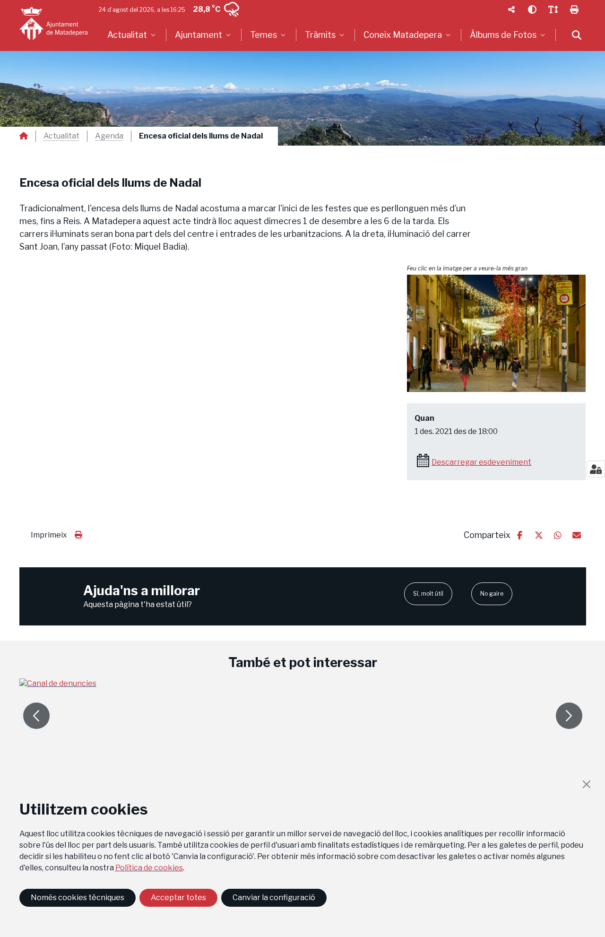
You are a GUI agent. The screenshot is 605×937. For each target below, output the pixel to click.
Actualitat (61, 136)
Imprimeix (49, 534)
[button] (496, 333)
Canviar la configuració (274, 897)
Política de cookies (149, 867)
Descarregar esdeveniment (481, 462)
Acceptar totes (178, 897)
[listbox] (132, 35)
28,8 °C (206, 9)
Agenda (109, 136)
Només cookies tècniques (77, 897)
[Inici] (53, 23)
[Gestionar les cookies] (596, 468)
